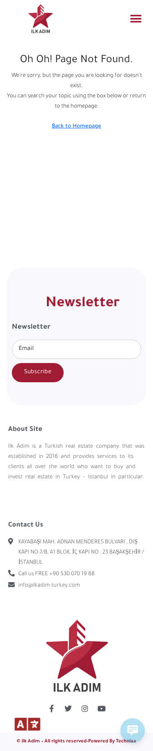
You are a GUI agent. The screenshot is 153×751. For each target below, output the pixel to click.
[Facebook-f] (51, 708)
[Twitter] (68, 708)
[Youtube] (101, 708)
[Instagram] (85, 708)
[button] (135, 18)
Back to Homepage (76, 126)
